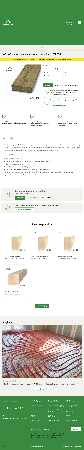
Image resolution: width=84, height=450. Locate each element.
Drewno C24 (26, 47)
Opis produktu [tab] (9, 138)
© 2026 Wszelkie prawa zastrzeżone (70, 446)
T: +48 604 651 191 (12, 408)
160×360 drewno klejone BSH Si (13, 256)
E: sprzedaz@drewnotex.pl (15, 418)
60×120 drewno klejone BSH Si (66, 256)
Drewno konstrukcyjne (17, 47)
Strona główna (6, 47)
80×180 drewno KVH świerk (12, 292)
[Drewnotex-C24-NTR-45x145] (22, 83)
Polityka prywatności (37, 446)
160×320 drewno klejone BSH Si (39, 256)
